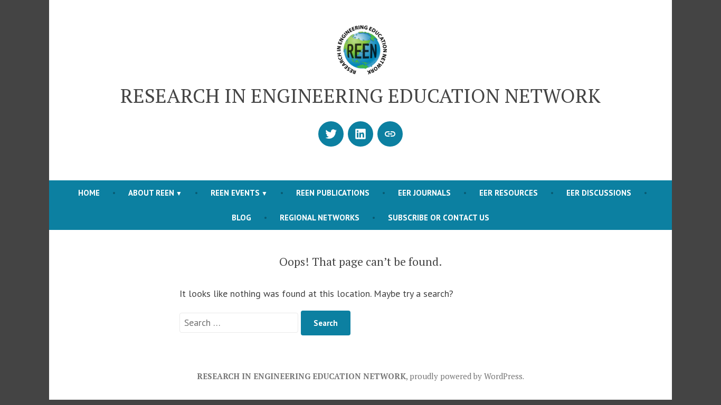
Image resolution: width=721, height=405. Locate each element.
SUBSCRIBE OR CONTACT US (438, 218)
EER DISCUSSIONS (598, 193)
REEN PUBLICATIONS (332, 193)
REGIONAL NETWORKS (319, 218)
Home (89, 193)
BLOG (241, 218)
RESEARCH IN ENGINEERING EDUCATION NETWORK (360, 95)
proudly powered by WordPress (466, 376)
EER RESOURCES (508, 193)
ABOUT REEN (151, 193)
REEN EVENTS (235, 193)
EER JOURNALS (424, 193)
